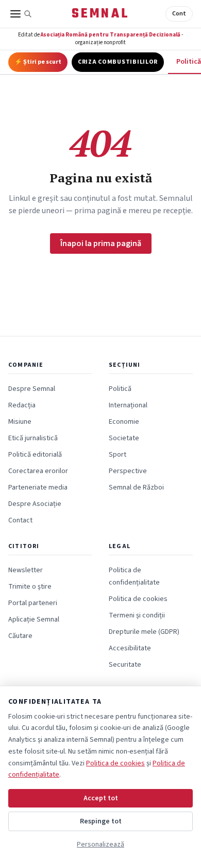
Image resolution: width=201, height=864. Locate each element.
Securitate (125, 665)
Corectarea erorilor (38, 471)
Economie (124, 422)
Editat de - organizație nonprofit (100, 38)
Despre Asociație (34, 504)
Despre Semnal (31, 389)
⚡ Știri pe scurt (37, 62)
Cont (179, 13)
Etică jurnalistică (33, 438)
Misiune (19, 422)
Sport (117, 454)
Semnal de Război (136, 487)
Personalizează (100, 844)
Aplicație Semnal (33, 619)
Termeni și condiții (137, 615)
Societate (124, 438)
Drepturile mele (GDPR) (144, 632)
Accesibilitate (130, 648)
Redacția (22, 405)
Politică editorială (35, 454)
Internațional (128, 405)
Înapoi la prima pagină (100, 243)
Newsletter (25, 570)
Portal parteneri (32, 603)
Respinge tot (101, 821)
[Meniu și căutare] (21, 14)
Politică (120, 389)
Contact (20, 520)
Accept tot (100, 798)
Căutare (20, 636)
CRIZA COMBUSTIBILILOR (118, 62)
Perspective (128, 471)
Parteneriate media (38, 487)
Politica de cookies (138, 599)
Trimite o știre (30, 586)
